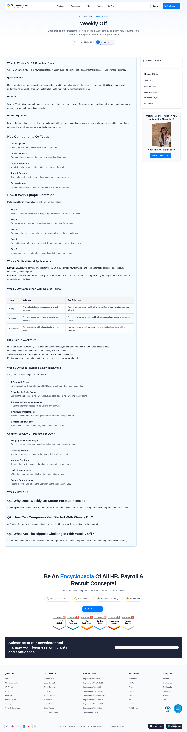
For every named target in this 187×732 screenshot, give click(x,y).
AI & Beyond (112, 6)
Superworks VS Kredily (92, 687)
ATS (130, 695)
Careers (166, 691)
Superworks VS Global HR (93, 700)
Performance (134, 704)
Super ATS (48, 700)
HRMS (131, 683)
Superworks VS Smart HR (93, 704)
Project (131, 687)
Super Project (49, 687)
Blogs (7, 691)
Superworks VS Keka (91, 679)
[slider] (106, 43)
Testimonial (167, 687)
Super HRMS (49, 679)
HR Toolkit (9, 687)
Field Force (133, 708)
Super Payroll (49, 683)
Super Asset (49, 704)
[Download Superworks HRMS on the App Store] (156, 726)
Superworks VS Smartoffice (94, 695)
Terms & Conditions (12, 708)
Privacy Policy (10, 700)
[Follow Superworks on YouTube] (29, 726)
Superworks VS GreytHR (93, 691)
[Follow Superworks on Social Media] (35, 726)
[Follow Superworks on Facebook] (7, 726)
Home (7, 679)
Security (8, 704)
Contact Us (167, 683)
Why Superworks (11, 683)
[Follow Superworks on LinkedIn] (23, 726)
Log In (155, 6)
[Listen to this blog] (98, 42)
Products (61, 6)
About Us (166, 679)
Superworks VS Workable (93, 683)
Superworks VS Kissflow (93, 708)
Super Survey (49, 695)
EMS (131, 700)
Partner (100, 6)
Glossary (83, 16)
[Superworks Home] (17, 8)
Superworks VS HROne (92, 712)
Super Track (49, 708)
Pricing (89, 6)
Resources (75, 6)
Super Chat (48, 691)
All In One (133, 679)
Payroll (131, 691)
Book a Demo (170, 6)
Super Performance (52, 712)
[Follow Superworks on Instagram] (12, 726)
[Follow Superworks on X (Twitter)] (18, 726)
